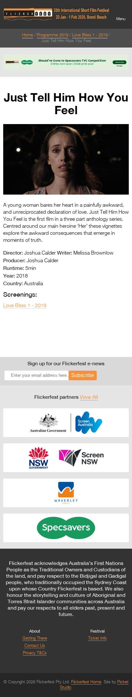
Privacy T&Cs (34, 653)
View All (89, 397)
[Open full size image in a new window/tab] (66, 193)
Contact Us (34, 646)
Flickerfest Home (86, 682)
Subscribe (82, 375)
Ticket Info (97, 638)
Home (27, 35)
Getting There (34, 638)
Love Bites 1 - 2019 (90, 35)
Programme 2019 (52, 35)
